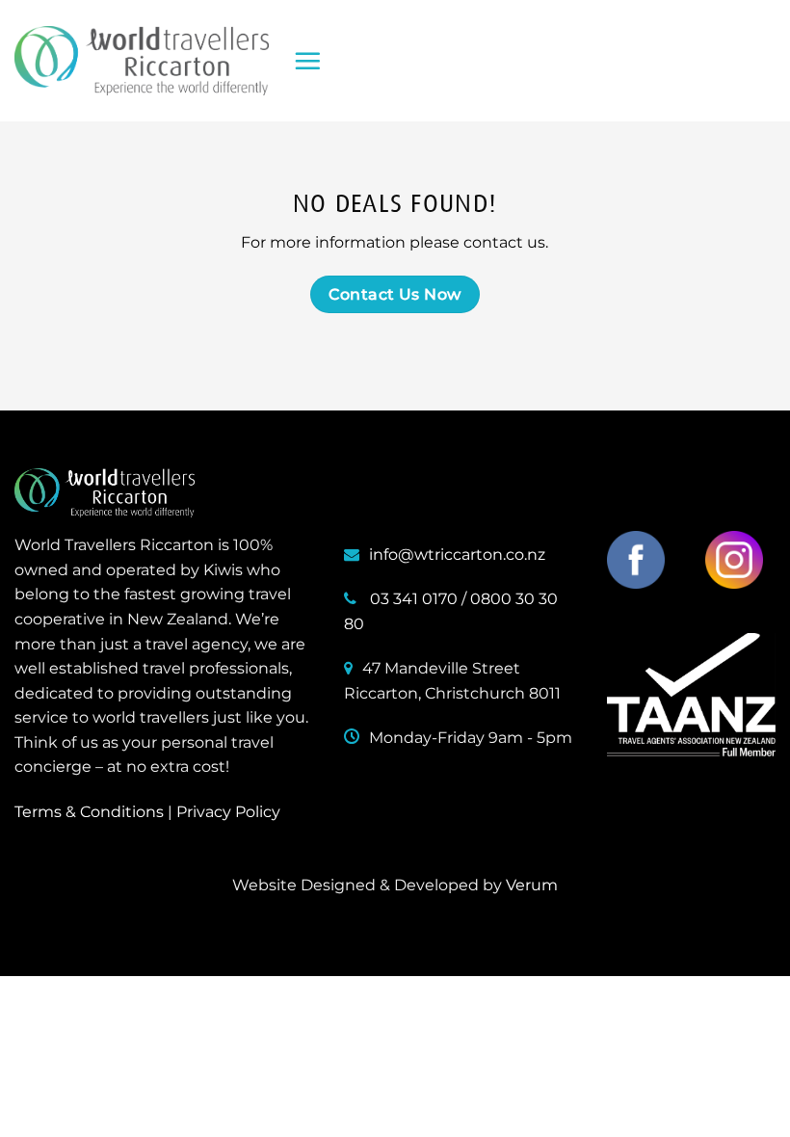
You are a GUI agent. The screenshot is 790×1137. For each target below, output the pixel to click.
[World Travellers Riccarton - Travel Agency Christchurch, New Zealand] (141, 60)
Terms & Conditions (89, 812)
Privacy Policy (228, 812)
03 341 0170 (414, 599)
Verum (532, 885)
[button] (307, 61)
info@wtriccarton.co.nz (457, 554)
